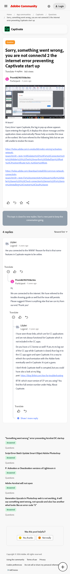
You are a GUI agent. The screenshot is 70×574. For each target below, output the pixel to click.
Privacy (43, 559)
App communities (24, 14)
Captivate (39, 14)
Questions (52, 14)
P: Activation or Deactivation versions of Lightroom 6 (30, 468)
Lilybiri (13, 242)
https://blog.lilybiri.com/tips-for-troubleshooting (42, 375)
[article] (35, 257)
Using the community (15, 559)
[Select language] (49, 6)
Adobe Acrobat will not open (19, 483)
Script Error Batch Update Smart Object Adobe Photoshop (32, 453)
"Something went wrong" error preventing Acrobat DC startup (34, 438)
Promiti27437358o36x (20, 77)
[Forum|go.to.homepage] (23, 6)
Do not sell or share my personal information (43, 565)
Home (9, 14)
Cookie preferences (14, 565)
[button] (6, 7)
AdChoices (13, 570)
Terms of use (32, 559)
